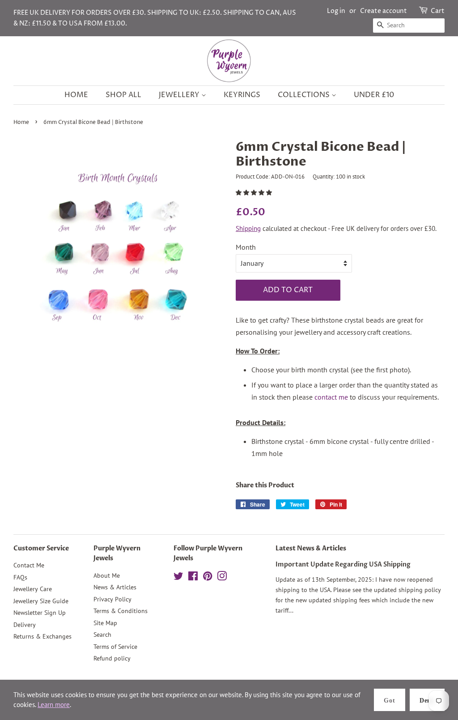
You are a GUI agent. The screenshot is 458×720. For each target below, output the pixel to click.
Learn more (54, 704)
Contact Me (28, 565)
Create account (383, 11)
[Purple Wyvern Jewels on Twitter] (178, 578)
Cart (438, 11)
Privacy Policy (112, 599)
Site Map (105, 623)
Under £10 (374, 95)
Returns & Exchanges (42, 636)
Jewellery (180, 95)
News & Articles (114, 587)
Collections (304, 95)
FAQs (20, 577)
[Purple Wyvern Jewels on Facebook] (193, 578)
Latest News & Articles (311, 548)
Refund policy (112, 658)
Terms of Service (115, 647)
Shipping (248, 228)
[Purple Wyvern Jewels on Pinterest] (207, 578)
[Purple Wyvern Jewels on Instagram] (222, 578)
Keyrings (242, 95)
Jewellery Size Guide (40, 601)
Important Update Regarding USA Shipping (343, 565)
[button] (254, 192)
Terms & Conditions (120, 611)
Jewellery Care (32, 589)
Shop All (123, 95)
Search (102, 635)
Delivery (24, 625)
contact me (331, 396)
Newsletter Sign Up (39, 613)
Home (76, 95)
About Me (106, 575)
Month (246, 247)
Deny (427, 700)
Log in (336, 11)
